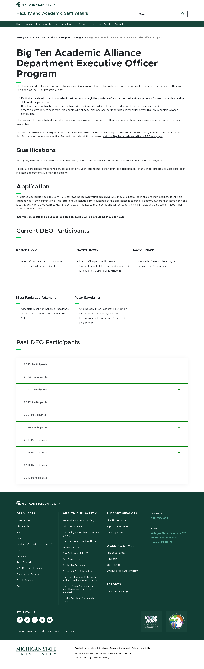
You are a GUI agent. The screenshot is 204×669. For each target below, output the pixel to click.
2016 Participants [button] (35, 478)
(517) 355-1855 (159, 518)
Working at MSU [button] (121, 546)
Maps (19, 532)
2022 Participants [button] (35, 402)
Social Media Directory (29, 574)
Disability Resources (117, 520)
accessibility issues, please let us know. (54, 631)
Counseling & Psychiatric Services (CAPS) (81, 534)
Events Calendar (25, 580)
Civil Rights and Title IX (75, 553)
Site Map (103, 648)
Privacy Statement (120, 648)
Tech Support (24, 562)
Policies (71, 24)
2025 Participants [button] (35, 364)
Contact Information (85, 648)
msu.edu (102, 653)
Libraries (21, 556)
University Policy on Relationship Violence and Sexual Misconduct (80, 578)
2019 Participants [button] (35, 440)
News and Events (102, 24)
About (29, 24)
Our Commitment (72, 559)
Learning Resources (117, 532)
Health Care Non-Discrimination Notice (79, 600)
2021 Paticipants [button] (35, 415)
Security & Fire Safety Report (79, 571)
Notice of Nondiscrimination (119, 653)
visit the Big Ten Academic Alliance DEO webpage (133, 136)
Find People (23, 526)
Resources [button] (26, 513)
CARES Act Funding (117, 591)
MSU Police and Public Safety (78, 520)
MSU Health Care (72, 547)
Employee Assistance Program (122, 571)
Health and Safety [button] (80, 513)
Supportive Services (117, 526)
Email (20, 538)
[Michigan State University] (38, 4)
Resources (84, 24)
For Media (22, 586)
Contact (119, 24)
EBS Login (112, 559)
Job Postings (113, 565)
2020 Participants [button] (36, 427)
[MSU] (102, 506)
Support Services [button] (122, 513)
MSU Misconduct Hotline (30, 568)
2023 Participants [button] (35, 389)
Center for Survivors (74, 565)
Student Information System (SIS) (34, 544)
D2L (19, 550)
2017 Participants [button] (35, 465)
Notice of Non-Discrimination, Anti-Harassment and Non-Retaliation (78, 589)
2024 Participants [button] (36, 377)
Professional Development (50, 24)
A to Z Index (23, 520)
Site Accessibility (141, 648)
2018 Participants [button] (35, 452)
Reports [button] (114, 584)
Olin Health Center (73, 526)
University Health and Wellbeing (80, 541)
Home (19, 24)
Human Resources (116, 553)
